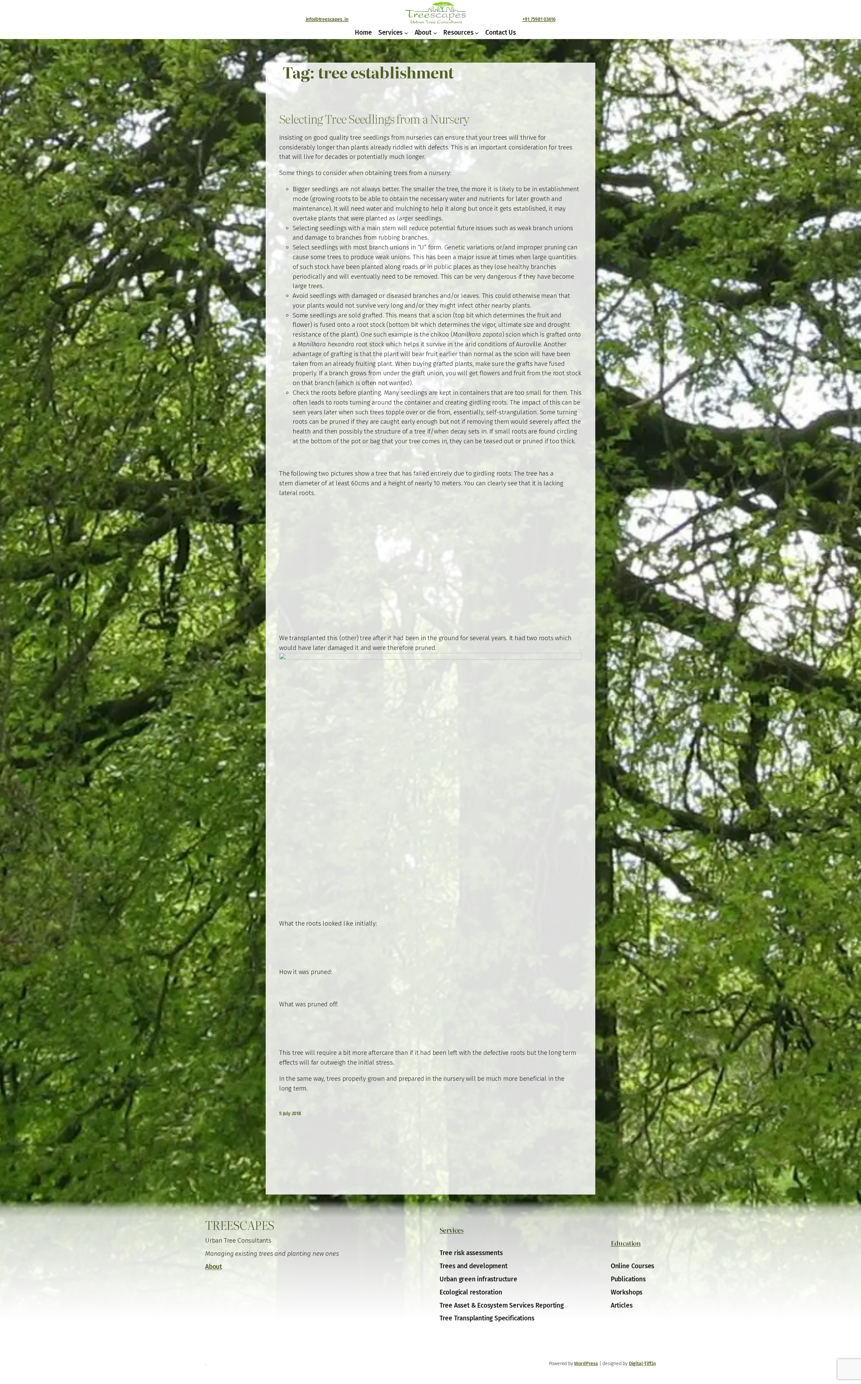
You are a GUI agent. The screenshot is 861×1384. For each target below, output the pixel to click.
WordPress (586, 1363)
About (213, 1267)
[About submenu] (435, 33)
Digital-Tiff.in (642, 1363)
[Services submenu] (406, 33)
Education (626, 1243)
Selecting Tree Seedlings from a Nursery (374, 118)
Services (452, 1230)
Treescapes (239, 1225)
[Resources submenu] (477, 33)
